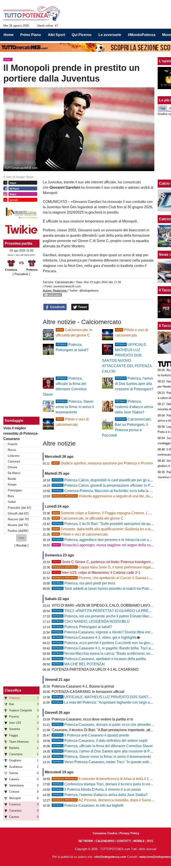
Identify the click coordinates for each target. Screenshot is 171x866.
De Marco (14, 473)
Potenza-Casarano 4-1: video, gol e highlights (94, 637)
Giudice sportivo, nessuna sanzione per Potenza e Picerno (103, 463)
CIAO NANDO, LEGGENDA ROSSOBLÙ (91, 621)
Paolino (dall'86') (18, 530)
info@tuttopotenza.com (110, 856)
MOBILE (139, 841)
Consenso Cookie (105, 833)
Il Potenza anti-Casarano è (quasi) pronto (91, 735)
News (163, 254)
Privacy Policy (129, 833)
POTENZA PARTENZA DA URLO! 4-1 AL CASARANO (95, 669)
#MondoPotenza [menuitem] (141, 35)
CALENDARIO (105, 841)
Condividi (57, 307)
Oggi (162, 108)
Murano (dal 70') (18, 525)
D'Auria (12, 467)
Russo (12, 450)
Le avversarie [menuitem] (109, 35)
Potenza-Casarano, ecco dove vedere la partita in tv (92, 719)
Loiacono (13, 455)
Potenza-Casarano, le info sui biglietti (88, 805)
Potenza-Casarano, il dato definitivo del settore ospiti (100, 740)
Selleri (12, 502)
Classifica (13, 690)
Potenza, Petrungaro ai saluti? (82, 627)
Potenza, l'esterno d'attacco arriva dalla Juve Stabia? (134, 407)
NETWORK (85, 841)
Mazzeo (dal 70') (18, 519)
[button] (21, 537)
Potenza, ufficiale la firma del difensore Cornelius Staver (103, 746)
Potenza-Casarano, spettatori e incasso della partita (99, 659)
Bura (11, 496)
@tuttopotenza (88, 290)
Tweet (82, 307)
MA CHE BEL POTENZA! (79, 664)
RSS (150, 841)
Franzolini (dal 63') (19, 507)
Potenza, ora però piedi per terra (84, 583)
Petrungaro (15, 490)
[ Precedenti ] (21, 274)
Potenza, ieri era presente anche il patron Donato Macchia (104, 616)
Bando (12, 478)
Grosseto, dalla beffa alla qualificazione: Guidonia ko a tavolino (106, 529)
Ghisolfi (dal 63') (18, 513)
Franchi (12, 444)
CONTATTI (124, 841)
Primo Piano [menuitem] (30, 35)
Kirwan (12, 484)
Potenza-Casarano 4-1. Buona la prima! (83, 686)
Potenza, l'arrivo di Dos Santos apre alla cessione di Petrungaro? (134, 383)
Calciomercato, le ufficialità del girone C (88, 518)
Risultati (21, 545)
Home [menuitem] (9, 35)
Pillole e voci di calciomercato (80, 534)
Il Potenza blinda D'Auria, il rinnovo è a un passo (97, 789)
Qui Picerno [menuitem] (82, 35)
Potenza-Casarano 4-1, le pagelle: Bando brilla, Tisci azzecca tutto (111, 648)
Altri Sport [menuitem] (56, 35)
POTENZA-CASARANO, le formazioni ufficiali (88, 692)
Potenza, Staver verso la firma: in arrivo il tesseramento (75, 407)
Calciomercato (64, 282)
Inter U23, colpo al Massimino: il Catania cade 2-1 (96, 572)
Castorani (14, 461)
